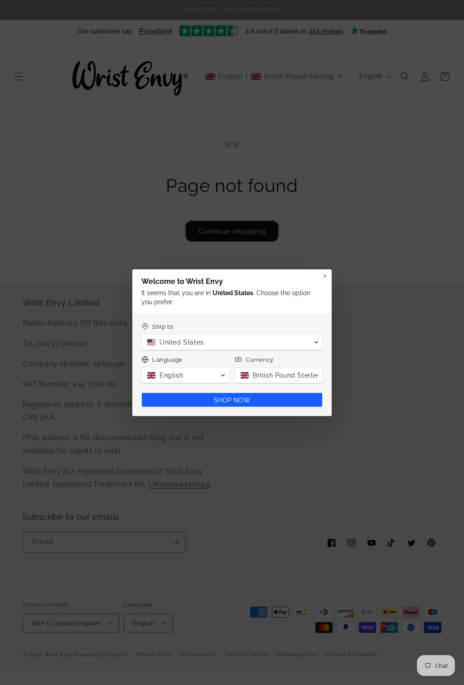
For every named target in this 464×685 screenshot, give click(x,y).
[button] (232, 342)
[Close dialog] (325, 276)
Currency (260, 359)
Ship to (162, 326)
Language (167, 359)
